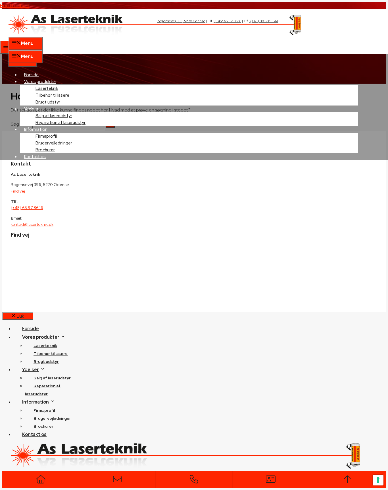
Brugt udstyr (48, 102)
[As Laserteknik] (155, 33)
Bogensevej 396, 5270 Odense (181, 21)
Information (35, 402)
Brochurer (45, 150)
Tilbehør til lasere (51, 353)
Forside (31, 75)
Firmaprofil (44, 410)
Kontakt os (35, 157)
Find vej (18, 191)
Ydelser (30, 370)
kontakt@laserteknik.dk (32, 224)
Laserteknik (45, 345)
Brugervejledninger (52, 418)
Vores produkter (40, 337)
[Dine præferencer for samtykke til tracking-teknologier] (378, 480)
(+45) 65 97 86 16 (227, 21)
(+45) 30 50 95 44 (263, 21)
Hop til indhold (14, 6)
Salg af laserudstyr (52, 378)
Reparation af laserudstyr (60, 122)
